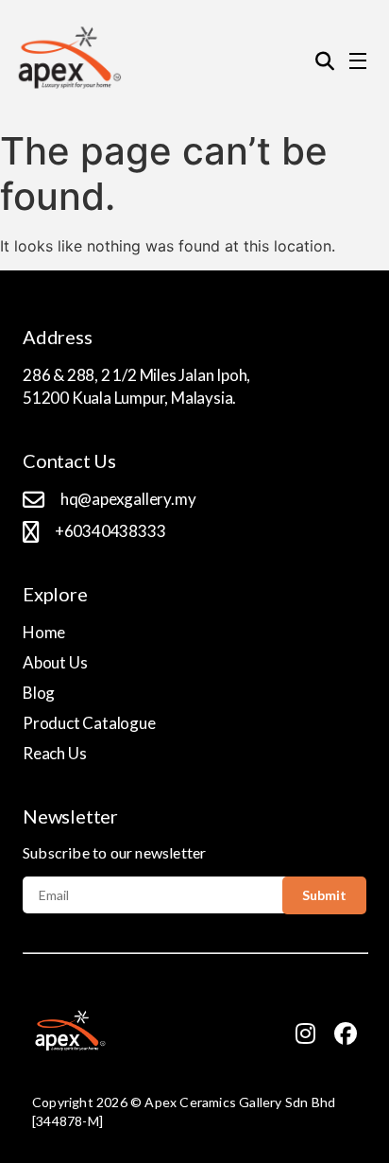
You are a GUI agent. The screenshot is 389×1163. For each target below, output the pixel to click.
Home (44, 632)
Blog (39, 693)
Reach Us (54, 753)
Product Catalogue (89, 723)
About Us (55, 662)
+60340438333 (110, 531)
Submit (324, 895)
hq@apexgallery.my (128, 499)
